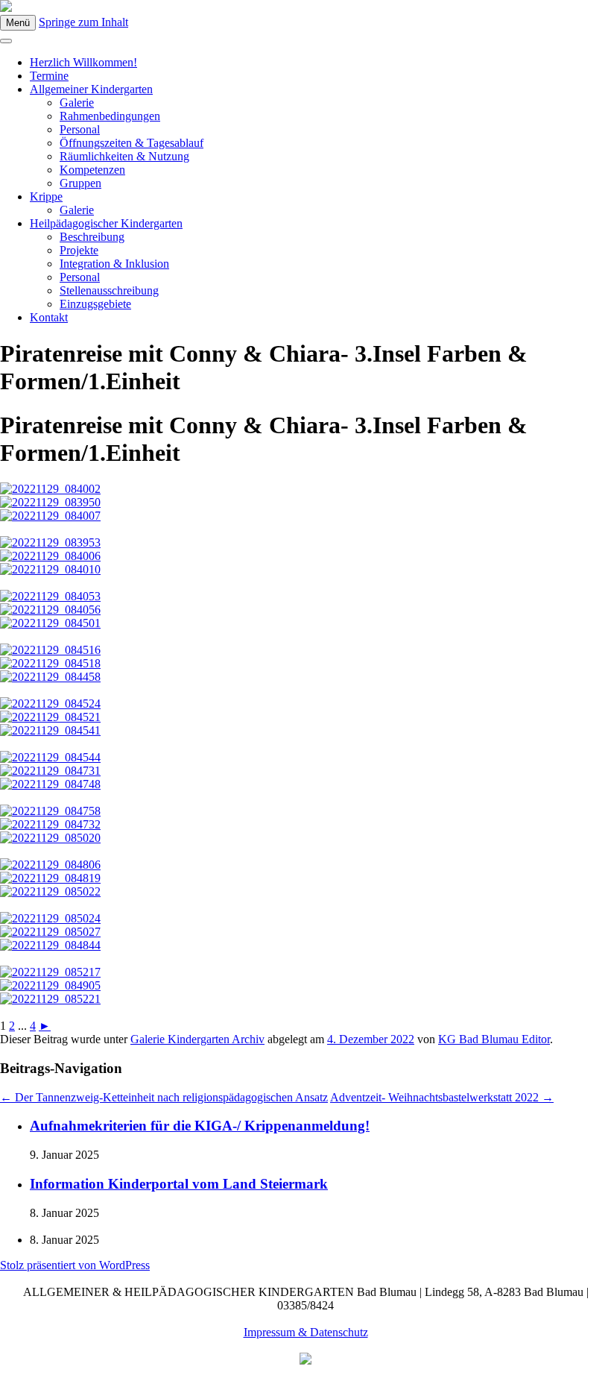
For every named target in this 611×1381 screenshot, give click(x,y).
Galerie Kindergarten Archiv (197, 1039)
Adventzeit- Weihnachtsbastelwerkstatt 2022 (442, 1097)
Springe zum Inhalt (83, 22)
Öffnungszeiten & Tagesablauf (131, 142)
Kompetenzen (92, 169)
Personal (80, 129)
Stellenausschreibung (109, 290)
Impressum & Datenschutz (306, 1332)
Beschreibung (92, 236)
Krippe (46, 196)
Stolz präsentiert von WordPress (75, 1265)
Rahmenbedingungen (110, 116)
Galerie (77, 102)
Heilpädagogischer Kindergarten (106, 223)
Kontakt (49, 317)
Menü (18, 22)
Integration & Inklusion (114, 263)
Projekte (79, 250)
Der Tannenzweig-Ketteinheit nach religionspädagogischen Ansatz (164, 1097)
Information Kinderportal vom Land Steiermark (179, 1184)
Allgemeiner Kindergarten (91, 89)
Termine (49, 75)
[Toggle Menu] (6, 41)
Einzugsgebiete (95, 304)
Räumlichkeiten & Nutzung (124, 156)
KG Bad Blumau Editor (494, 1039)
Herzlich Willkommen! (83, 62)
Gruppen (80, 183)
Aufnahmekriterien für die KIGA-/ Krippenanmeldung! (200, 1125)
